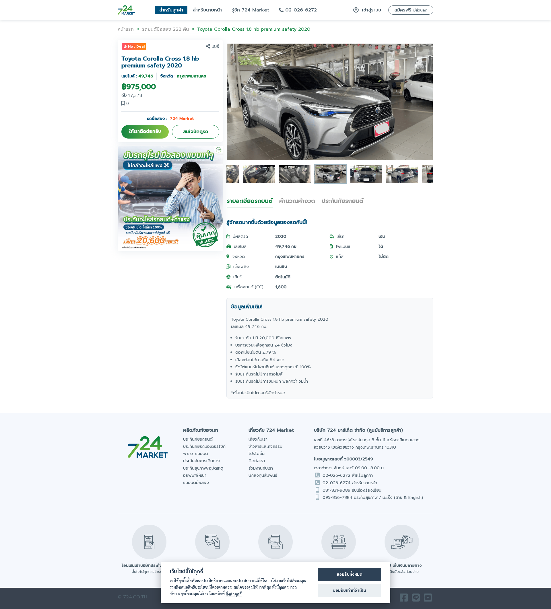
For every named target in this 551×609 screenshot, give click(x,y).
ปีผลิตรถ (240, 237)
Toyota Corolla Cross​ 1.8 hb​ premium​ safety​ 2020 (253, 29)
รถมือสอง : (170, 119)
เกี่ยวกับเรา (258, 439)
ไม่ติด (384, 257)
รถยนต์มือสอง (196, 482)
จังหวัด (238, 257)
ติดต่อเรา (257, 461)
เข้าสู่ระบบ (370, 10)
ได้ (381, 247)
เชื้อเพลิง (241, 267)
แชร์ (215, 46)
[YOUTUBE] (428, 599)
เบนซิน (281, 267)
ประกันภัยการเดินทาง (201, 461)
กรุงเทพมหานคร (289, 257)
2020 (280, 237)
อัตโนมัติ (282, 277)
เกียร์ (237, 277)
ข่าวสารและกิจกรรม (265, 446)
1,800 (280, 287)
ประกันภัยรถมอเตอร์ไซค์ (204, 446)
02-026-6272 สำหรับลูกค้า (348, 475)
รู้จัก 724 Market (250, 10)
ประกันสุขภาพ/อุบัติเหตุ (203, 468)
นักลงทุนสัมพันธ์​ (263, 475)
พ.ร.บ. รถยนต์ (195, 453)
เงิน (382, 237)
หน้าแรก (126, 29)
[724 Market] (126, 10)
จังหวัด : (183, 76)
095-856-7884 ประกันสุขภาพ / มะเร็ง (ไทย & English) (373, 497)
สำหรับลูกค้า (171, 10)
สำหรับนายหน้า (207, 10)
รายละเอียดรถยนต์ (250, 200)
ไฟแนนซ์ (343, 247)
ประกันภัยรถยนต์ (342, 200)
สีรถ (340, 237)
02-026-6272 (300, 10)
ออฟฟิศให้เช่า (194, 475)
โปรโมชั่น (257, 453)
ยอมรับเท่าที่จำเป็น (349, 590)
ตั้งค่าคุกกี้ (234, 594)
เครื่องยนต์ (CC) (248, 287)
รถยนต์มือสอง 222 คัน (165, 29)
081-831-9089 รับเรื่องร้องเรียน (352, 490)
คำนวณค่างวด (297, 200)
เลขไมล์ (240, 247)
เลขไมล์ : (137, 76)
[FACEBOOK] (404, 599)
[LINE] (416, 599)
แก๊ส (340, 257)
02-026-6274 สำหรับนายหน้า (350, 483)
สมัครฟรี (410, 10)
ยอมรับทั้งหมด (349, 574)
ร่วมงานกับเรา (261, 468)
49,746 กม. (286, 247)
